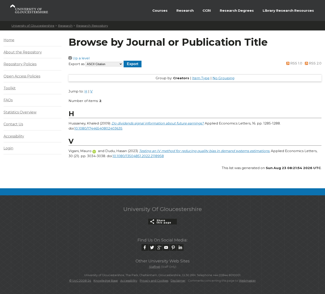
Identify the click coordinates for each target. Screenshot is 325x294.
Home (9, 40)
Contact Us (13, 124)
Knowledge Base (106, 280)
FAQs (8, 100)
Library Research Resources (288, 10)
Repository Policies (20, 64)
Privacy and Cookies (154, 280)
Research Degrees (237, 10)
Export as (76, 64)
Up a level (81, 58)
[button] (132, 64)
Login (8, 148)
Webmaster (247, 280)
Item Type (201, 78)
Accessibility (14, 136)
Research (185, 10)
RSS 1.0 (295, 63)
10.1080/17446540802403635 (98, 128)
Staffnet (154, 266)
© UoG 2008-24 (80, 280)
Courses (160, 10)
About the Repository (23, 52)
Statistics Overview (20, 112)
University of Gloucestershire (32, 25)
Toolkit (10, 88)
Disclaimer (178, 280)
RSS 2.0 (314, 63)
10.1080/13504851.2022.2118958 (138, 156)
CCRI (207, 10)
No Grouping (223, 78)
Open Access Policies (22, 76)
